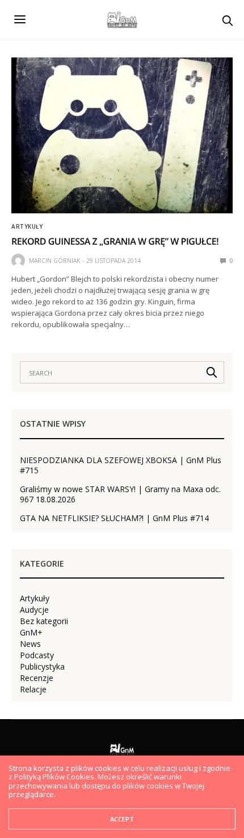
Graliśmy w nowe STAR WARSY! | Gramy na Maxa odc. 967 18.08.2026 (120, 494)
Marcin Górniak (54, 261)
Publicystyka (42, 667)
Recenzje (36, 678)
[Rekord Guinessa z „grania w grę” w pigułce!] (122, 135)
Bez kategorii (44, 621)
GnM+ (31, 633)
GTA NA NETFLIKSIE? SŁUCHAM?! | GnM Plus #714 (114, 518)
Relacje (33, 689)
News (30, 644)
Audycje (34, 610)
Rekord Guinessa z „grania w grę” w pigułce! (114, 241)
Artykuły (27, 226)
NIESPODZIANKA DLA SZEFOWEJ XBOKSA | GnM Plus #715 (120, 465)
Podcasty (37, 655)
